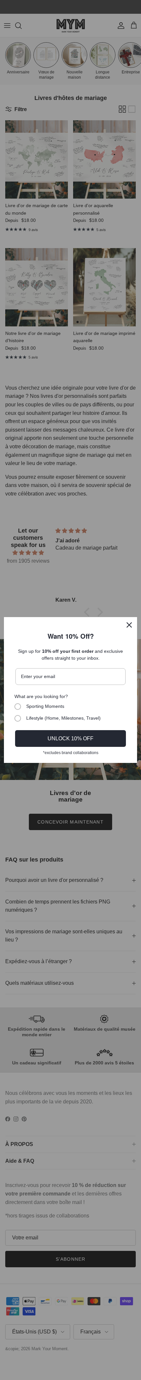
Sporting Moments (45, 706)
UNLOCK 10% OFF (70, 738)
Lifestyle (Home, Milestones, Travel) (63, 718)
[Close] (129, 625)
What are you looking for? (41, 696)
